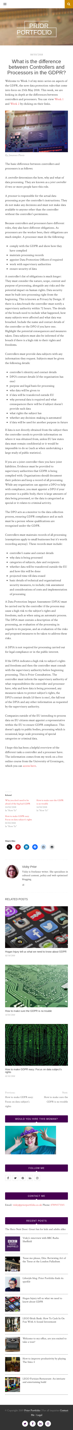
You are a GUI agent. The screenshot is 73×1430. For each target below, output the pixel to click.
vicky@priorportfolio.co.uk (27, 1205)
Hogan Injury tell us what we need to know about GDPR (36, 951)
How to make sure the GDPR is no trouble (28, 1010)
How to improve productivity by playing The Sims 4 (44, 1360)
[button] (3, 4)
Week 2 (15, 104)
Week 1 (58, 99)
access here (29, 766)
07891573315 (58, 1205)
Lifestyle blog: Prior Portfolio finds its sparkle (43, 1280)
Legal (39, 1415)
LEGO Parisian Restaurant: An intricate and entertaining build (44, 1380)
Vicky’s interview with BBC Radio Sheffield (41, 1239)
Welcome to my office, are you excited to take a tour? (45, 1340)
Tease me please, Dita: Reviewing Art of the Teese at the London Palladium (44, 1259)
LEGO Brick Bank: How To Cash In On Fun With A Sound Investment (44, 1320)
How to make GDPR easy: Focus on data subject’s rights (33, 1071)
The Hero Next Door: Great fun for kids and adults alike (35, 1229)
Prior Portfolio (32, 1410)
